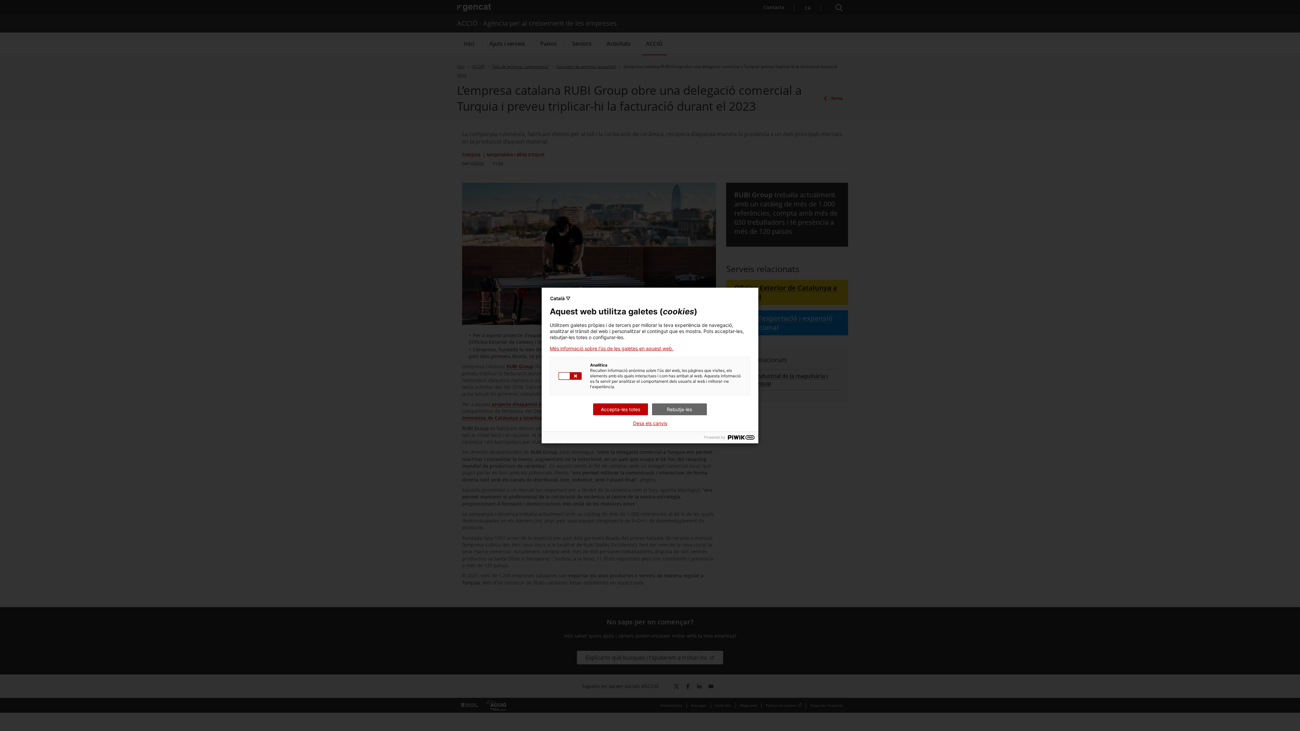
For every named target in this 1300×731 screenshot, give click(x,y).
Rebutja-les (679, 409)
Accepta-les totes (620, 409)
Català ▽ (560, 298)
